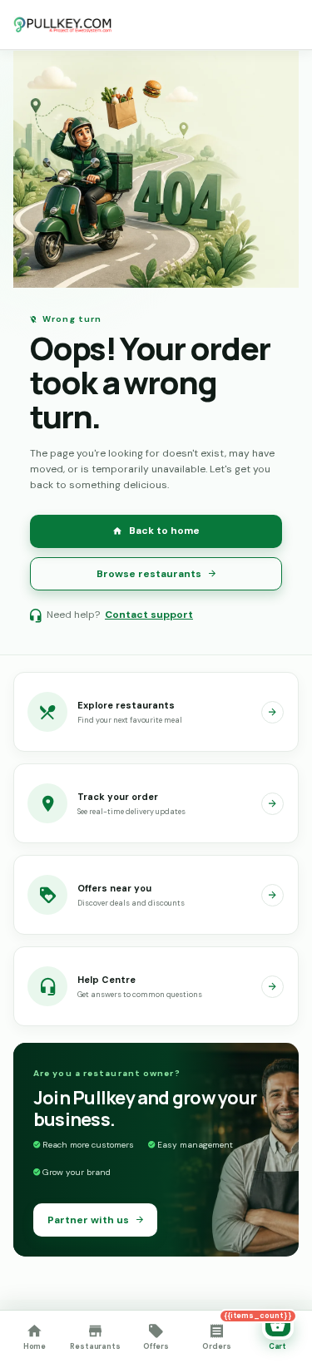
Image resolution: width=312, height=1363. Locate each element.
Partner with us (88, 1220)
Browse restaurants (149, 573)
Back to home (164, 530)
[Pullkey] (63, 25)
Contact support (149, 614)
